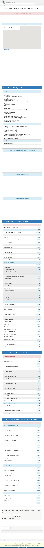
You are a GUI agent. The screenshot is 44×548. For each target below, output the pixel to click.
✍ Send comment (6, 528)
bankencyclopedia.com (5, 5)
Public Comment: (10, 518)
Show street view (7, 49)
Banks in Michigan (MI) (16, 5)
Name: (3, 512)
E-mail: (14, 512)
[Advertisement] (22, 19)
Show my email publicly (17, 516)
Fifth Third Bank (16, 98)
